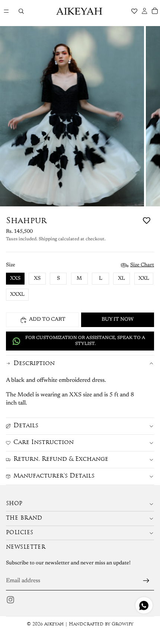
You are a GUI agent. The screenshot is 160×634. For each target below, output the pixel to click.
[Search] (21, 11)
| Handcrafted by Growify (98, 624)
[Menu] (6, 11)
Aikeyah (54, 624)
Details (25, 426)
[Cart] (154, 11)
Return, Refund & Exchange (60, 459)
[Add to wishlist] (146, 220)
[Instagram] (10, 599)
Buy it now (118, 319)
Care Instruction (43, 443)
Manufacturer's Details (54, 476)
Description (34, 364)
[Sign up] (146, 581)
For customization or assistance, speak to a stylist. (85, 341)
